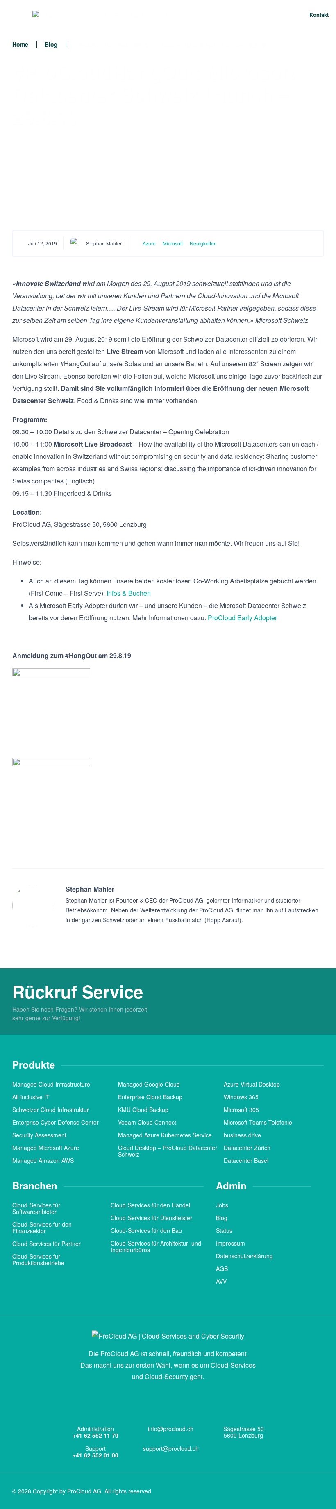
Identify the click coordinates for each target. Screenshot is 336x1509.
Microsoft (173, 243)
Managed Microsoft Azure (45, 1147)
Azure (149, 243)
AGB (222, 1268)
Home (20, 44)
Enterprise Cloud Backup (150, 1097)
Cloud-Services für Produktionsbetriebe (38, 1259)
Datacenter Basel (246, 1160)
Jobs (222, 1205)
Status (224, 1230)
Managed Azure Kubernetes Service (165, 1135)
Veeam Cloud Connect (147, 1122)
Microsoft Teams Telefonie (258, 1122)
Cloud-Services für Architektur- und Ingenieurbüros (156, 1246)
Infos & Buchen (129, 593)
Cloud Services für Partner (46, 1243)
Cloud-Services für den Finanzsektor (42, 1227)
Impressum (230, 1243)
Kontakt (318, 14)
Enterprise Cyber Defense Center (55, 1122)
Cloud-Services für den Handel (150, 1205)
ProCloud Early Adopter (242, 617)
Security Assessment (39, 1135)
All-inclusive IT (31, 1097)
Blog (51, 44)
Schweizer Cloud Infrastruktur (50, 1109)
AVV (221, 1281)
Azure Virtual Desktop (252, 1084)
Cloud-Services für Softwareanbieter (36, 1208)
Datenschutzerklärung (244, 1256)
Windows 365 (241, 1097)
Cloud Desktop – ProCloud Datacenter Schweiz (167, 1150)
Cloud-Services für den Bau (146, 1230)
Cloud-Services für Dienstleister (151, 1217)
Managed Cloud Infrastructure (51, 1084)
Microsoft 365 (241, 1109)
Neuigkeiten (203, 243)
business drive (242, 1135)
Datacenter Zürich (247, 1147)
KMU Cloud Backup (143, 1109)
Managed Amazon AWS (43, 1160)
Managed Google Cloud (149, 1084)
